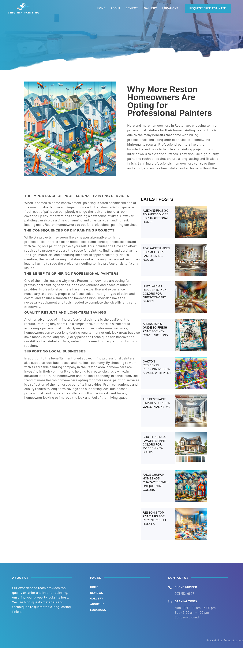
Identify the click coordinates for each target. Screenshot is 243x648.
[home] (23, 8)
